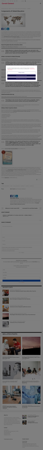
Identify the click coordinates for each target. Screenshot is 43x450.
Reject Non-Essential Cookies (21, 78)
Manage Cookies (21, 72)
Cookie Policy (10, 69)
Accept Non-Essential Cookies (21, 75)
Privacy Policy (32, 68)
